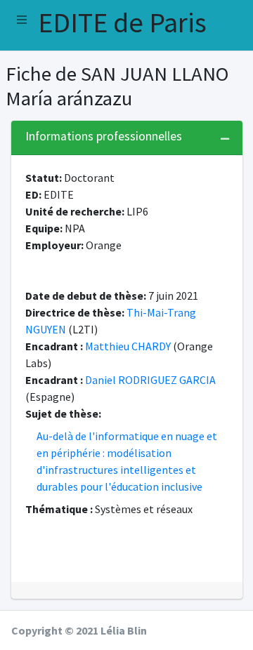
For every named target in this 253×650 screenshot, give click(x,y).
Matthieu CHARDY (128, 346)
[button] (22, 20)
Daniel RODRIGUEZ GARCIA (150, 380)
